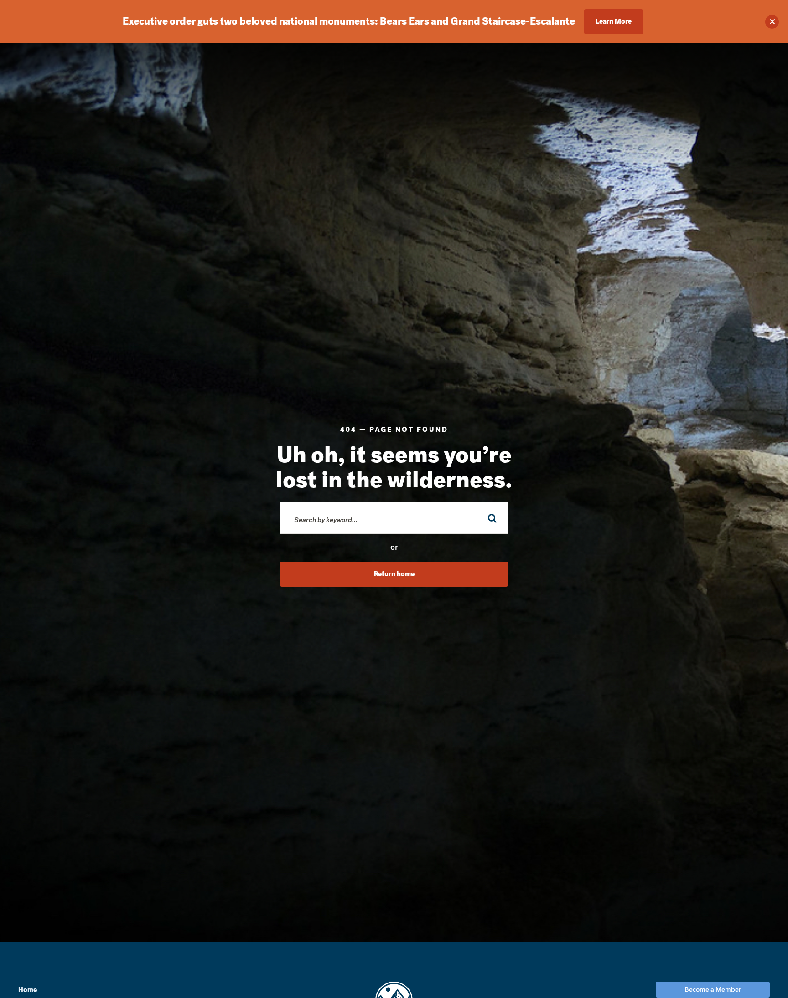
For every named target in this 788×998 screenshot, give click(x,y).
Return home (394, 573)
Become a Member (712, 989)
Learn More (614, 21)
